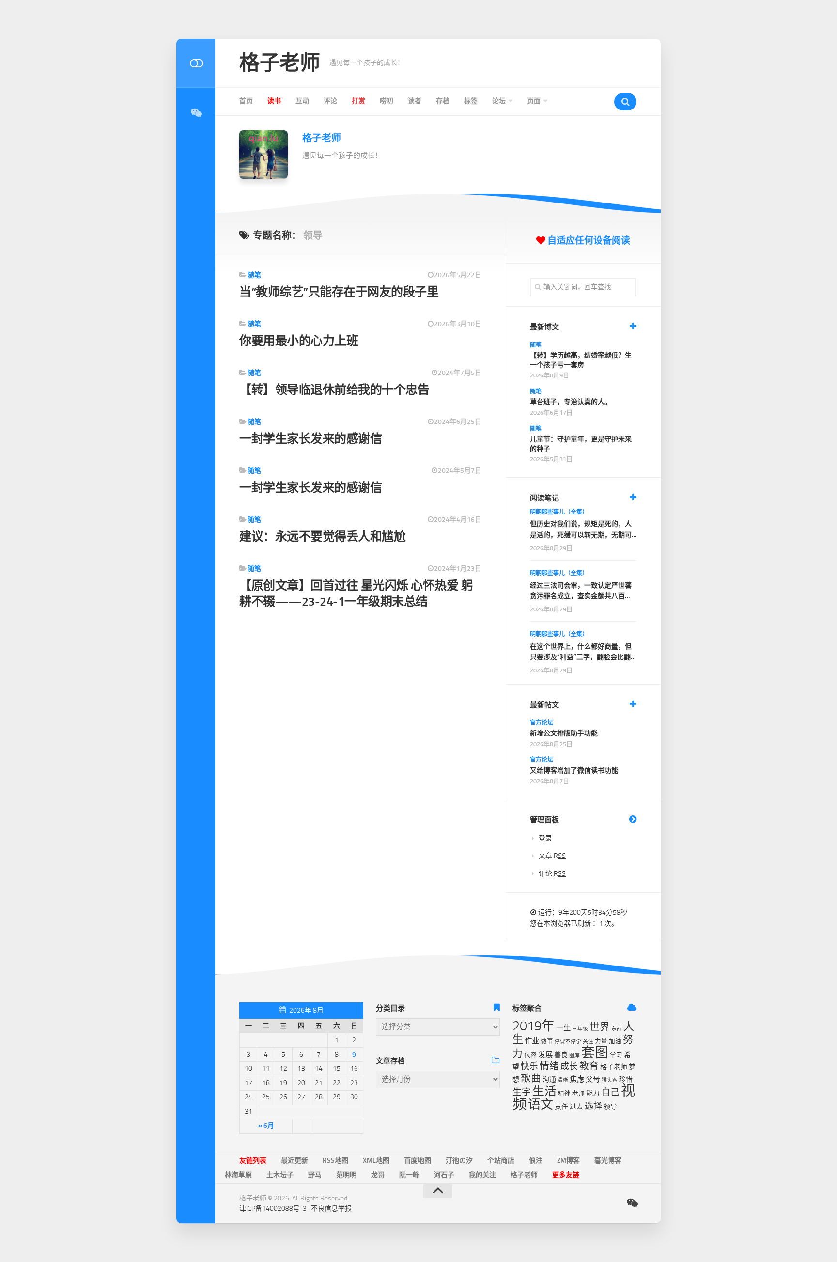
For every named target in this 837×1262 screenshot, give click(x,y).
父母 (593, 1079)
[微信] (195, 112)
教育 (589, 1066)
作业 (532, 1040)
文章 (552, 856)
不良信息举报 (331, 1208)
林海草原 (238, 1175)
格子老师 (279, 63)
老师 (578, 1093)
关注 (588, 1041)
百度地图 (417, 1160)
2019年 (533, 1026)
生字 (521, 1092)
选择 (593, 1106)
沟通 (549, 1079)
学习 (616, 1055)
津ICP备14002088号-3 (273, 1208)
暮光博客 (607, 1160)
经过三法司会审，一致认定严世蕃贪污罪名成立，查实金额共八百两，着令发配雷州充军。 (581, 591)
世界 (599, 1027)
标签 (471, 101)
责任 (561, 1107)
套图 (594, 1052)
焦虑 (577, 1079)
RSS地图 (335, 1160)
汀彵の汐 (459, 1160)
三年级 (580, 1029)
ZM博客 (568, 1160)
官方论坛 (541, 722)
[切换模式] (195, 63)
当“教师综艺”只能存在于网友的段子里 (338, 292)
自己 (610, 1092)
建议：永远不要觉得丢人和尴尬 (322, 537)
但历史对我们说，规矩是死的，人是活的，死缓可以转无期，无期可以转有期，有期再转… (581, 530)
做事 (547, 1040)
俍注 (535, 1160)
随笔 (254, 275)
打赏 (358, 101)
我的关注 (482, 1175)
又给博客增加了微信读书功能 (574, 770)
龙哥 (378, 1175)
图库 (574, 1055)
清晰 (563, 1080)
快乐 (529, 1066)
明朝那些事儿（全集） (559, 512)
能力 (593, 1093)
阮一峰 (409, 1175)
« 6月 (266, 1126)
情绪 (549, 1066)
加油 (615, 1040)
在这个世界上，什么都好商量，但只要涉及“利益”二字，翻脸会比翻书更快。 (581, 652)
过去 (576, 1107)
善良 (561, 1055)
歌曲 (531, 1078)
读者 (414, 101)
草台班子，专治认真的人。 (570, 402)
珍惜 (626, 1079)
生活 (544, 1091)
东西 (616, 1029)
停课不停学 (568, 1041)
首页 (246, 101)
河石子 (444, 1175)
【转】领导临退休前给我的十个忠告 (334, 390)
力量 (601, 1040)
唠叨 (386, 101)
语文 (540, 1104)
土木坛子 (280, 1175)
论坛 (499, 101)
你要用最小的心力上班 (298, 341)
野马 (315, 1175)
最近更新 (294, 1160)
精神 (564, 1093)
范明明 (346, 1175)
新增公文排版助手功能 (564, 733)
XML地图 (376, 1160)
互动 (302, 101)
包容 (530, 1055)
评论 (330, 101)
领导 (610, 1107)
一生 (563, 1028)
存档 (443, 101)
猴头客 (610, 1080)
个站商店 (500, 1160)
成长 (569, 1066)
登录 (545, 838)
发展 (545, 1054)
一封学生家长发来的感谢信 (310, 439)
